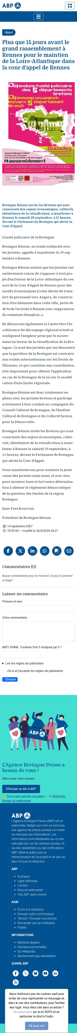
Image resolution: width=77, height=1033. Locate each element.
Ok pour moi (36, 1026)
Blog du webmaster (30, 890)
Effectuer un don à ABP (21, 789)
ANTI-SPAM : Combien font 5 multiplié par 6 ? (32, 647)
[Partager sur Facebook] (8, 551)
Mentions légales (29, 942)
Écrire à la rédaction (31, 909)
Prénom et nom (12, 601)
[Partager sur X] (20, 551)
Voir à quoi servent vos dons (26, 796)
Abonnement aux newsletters (37, 956)
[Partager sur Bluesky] (56, 551)
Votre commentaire (14, 617)
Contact (23, 885)
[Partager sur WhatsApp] (44, 551)
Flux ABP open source (32, 894)
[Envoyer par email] (69, 551)
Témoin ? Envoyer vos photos (37, 918)
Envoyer (10, 679)
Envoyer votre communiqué (36, 914)
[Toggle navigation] (70, 5)
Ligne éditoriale (27, 881)
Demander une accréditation (36, 923)
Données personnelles (32, 947)
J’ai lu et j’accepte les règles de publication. (35, 671)
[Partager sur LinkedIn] (32, 551)
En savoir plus (23, 1012)
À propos (24, 876)
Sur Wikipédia (26, 951)
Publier (22, 927)
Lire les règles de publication (24, 663)
